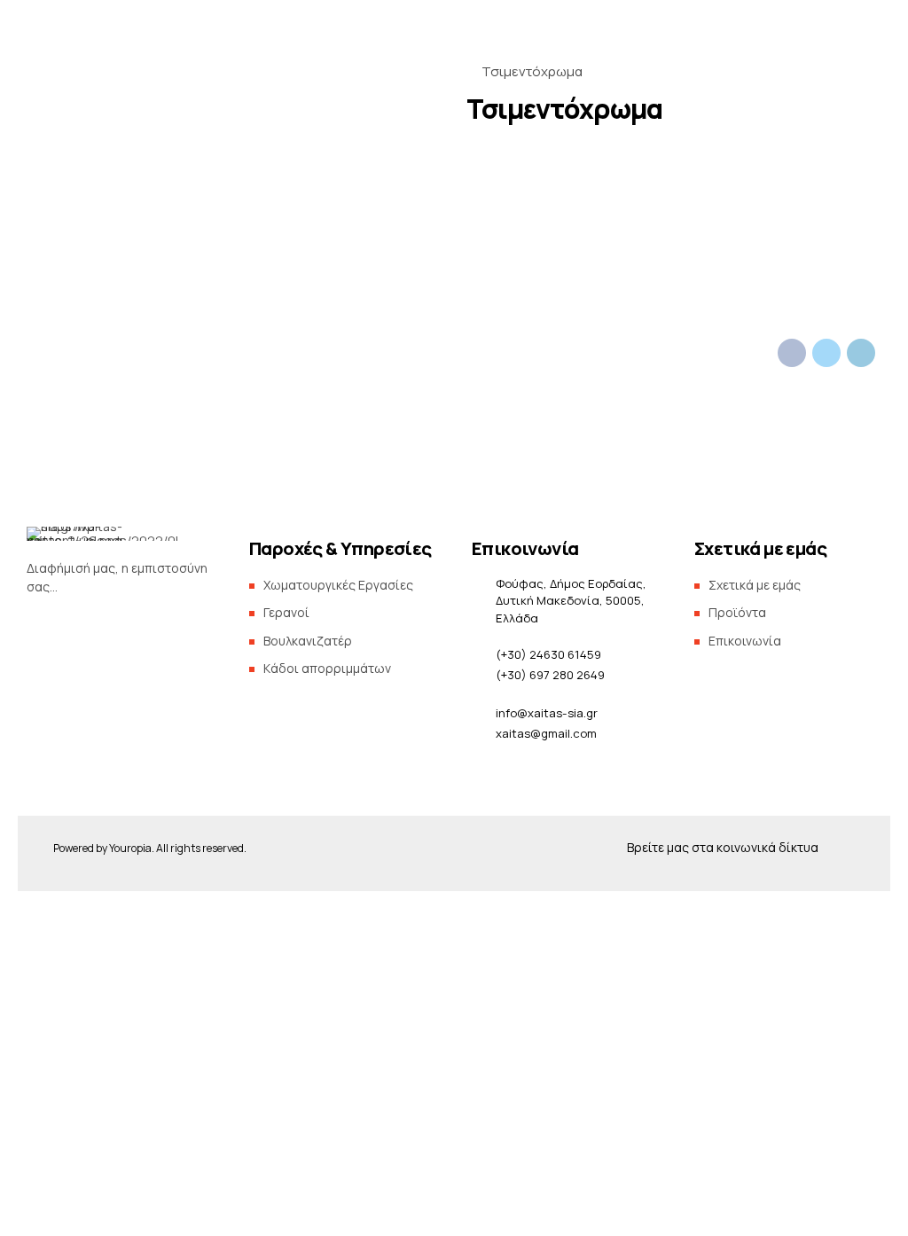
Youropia (130, 848)
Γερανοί (286, 612)
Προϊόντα (425, 251)
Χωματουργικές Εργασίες (338, 584)
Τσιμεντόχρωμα (532, 71)
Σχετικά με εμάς (582, 251)
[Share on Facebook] (792, 353)
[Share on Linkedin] (861, 353)
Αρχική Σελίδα (147, 251)
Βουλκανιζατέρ (307, 640)
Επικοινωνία (730, 251)
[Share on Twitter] (826, 353)
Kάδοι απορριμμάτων (327, 668)
